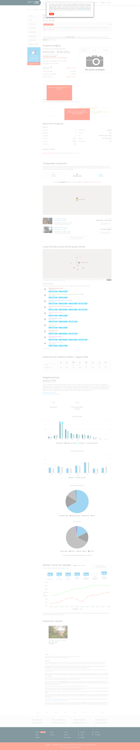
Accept (51, 14)
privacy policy (82, 10)
